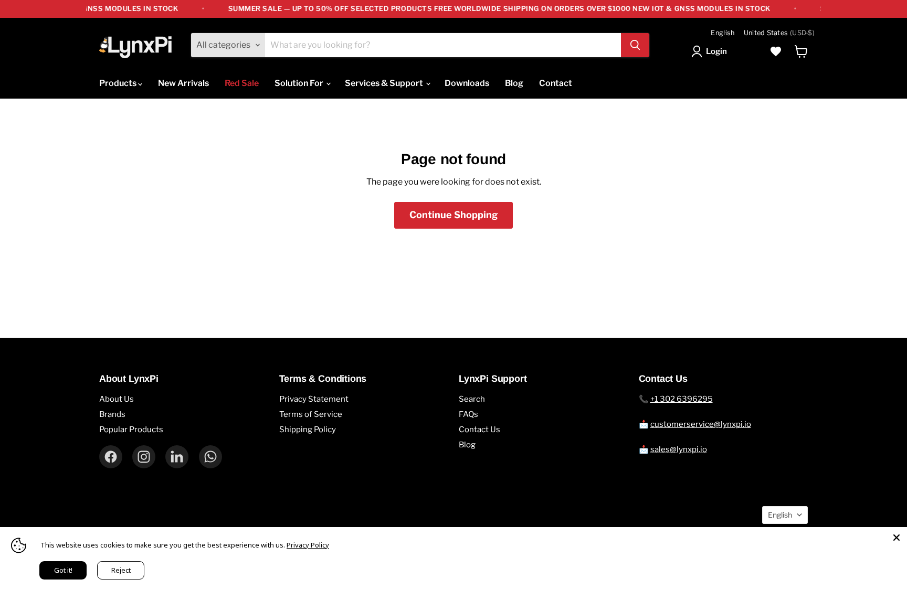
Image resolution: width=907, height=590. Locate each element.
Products (118, 83)
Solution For (300, 83)
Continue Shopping (453, 214)
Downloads (467, 83)
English (722, 33)
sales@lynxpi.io (678, 449)
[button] (711, 51)
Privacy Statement (314, 399)
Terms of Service (310, 414)
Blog (514, 83)
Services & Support (385, 83)
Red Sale (242, 83)
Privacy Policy (308, 545)
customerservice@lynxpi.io (700, 424)
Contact (555, 83)
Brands (112, 414)
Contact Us (479, 429)
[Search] (635, 45)
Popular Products (131, 429)
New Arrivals (183, 83)
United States (779, 33)
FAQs (468, 414)
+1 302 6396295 (681, 399)
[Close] (896, 537)
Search (472, 399)
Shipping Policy (307, 429)
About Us (116, 399)
